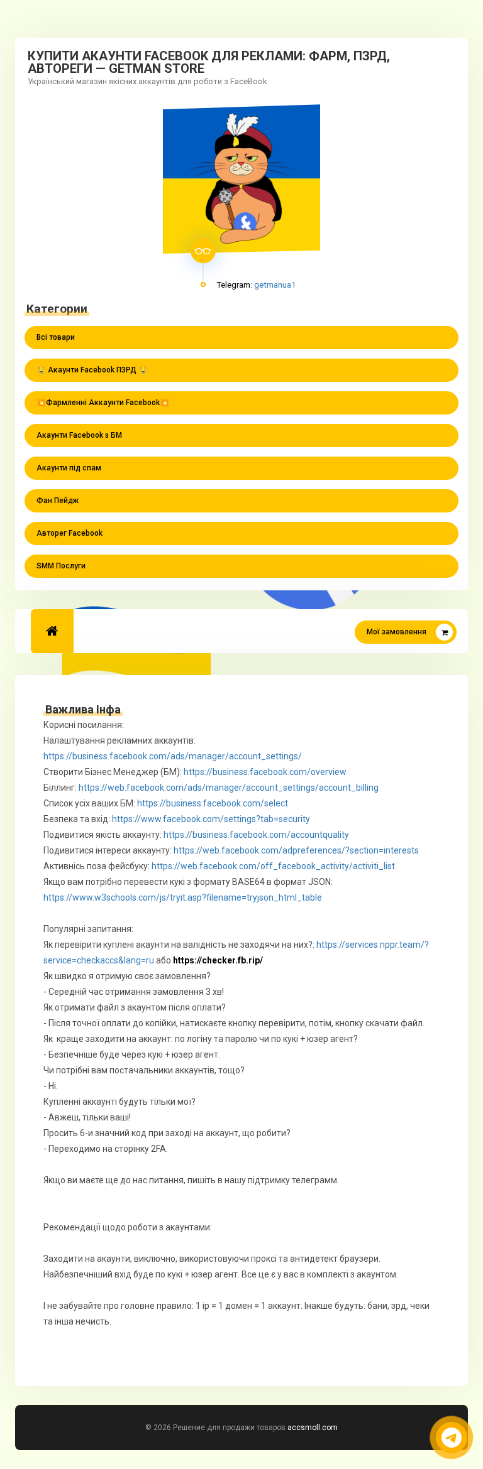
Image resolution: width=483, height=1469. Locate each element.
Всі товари (55, 337)
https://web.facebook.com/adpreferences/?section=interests (296, 850)
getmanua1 (275, 284)
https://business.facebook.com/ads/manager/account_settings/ (173, 756)
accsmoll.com (312, 1427)
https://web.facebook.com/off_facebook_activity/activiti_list (273, 866)
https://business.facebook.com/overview (266, 772)
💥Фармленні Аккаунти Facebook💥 (102, 402)
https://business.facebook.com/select (212, 803)
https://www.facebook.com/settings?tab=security (211, 819)
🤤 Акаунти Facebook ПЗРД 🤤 (92, 370)
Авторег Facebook (69, 533)
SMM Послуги (61, 565)
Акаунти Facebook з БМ (79, 435)
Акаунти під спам (68, 467)
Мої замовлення (396, 631)
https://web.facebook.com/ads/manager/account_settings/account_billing (229, 788)
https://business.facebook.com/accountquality (256, 835)
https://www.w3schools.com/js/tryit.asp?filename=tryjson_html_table (182, 897)
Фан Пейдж (57, 500)
